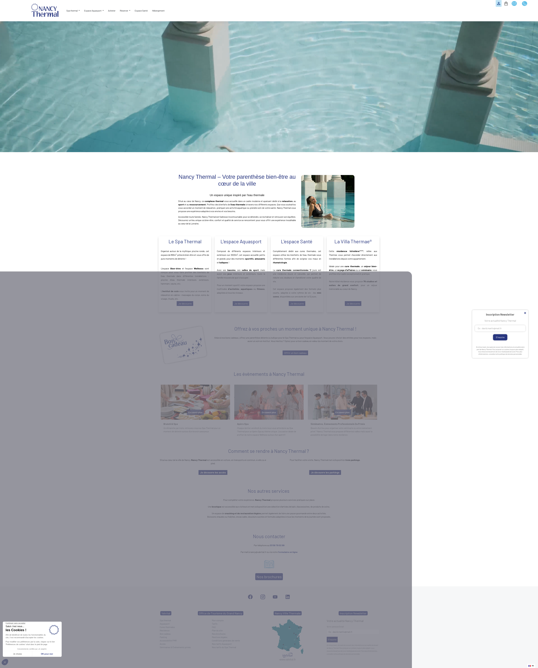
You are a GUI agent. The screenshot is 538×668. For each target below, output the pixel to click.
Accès (163, 644)
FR (533, 666)
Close (525, 313)
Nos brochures (269, 576)
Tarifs (214, 623)
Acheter (111, 10)
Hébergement (158, 10)
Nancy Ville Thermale (288, 613)
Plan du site (217, 630)
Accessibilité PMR (168, 640)
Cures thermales (167, 627)
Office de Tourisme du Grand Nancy (220, 613)
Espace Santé (141, 10)
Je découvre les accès (213, 472)
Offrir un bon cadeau (295, 352)
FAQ (214, 627)
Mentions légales (219, 637)
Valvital (165, 613)
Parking (163, 637)
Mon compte (218, 620)
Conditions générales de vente (226, 640)
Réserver (124, 10)
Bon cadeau (165, 633)
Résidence (165, 630)
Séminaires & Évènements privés (175, 647)
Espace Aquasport (93, 10)
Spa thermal (72, 10)
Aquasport (165, 623)
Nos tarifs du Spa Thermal (224, 647)
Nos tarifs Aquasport (222, 644)
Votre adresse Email (335, 626)
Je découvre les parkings (325, 472)
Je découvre (185, 303)
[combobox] (531, 666)
